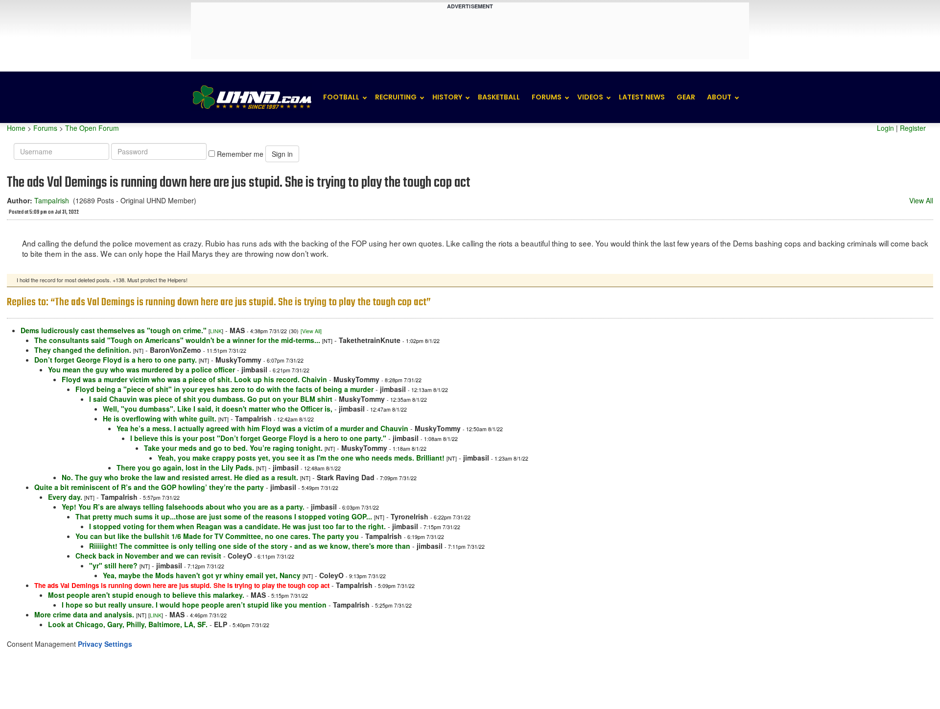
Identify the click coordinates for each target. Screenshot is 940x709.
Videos (590, 97)
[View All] (311, 331)
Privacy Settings (105, 644)
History (447, 97)
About (719, 97)
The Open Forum (92, 128)
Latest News (642, 97)
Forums (547, 97)
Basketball (499, 97)
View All (921, 200)
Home (16, 128)
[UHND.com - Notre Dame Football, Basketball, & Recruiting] (251, 97)
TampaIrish (51, 200)
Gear (686, 97)
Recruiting (396, 97)
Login (885, 128)
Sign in (282, 154)
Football (341, 97)
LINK (216, 331)
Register (913, 128)
